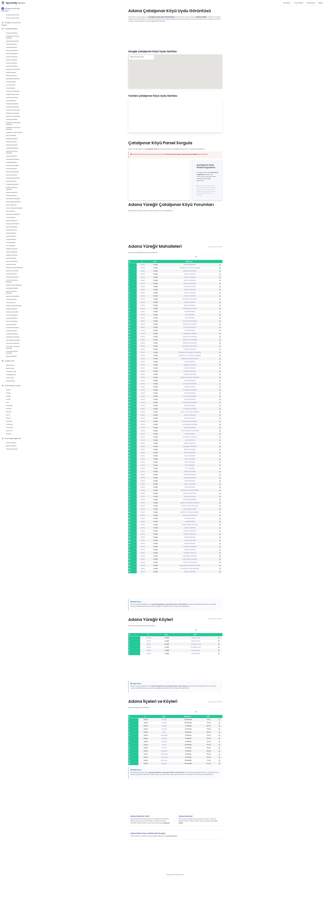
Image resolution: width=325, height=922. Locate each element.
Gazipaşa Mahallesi (12, 148)
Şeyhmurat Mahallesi (12, 296)
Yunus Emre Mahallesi (12, 343)
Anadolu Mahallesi (12, 57)
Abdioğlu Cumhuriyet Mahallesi (12, 37)
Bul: (196, 257)
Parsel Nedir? (299, 3)
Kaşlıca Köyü (10, 378)
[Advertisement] (175, 35)
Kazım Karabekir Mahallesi (14, 208)
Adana (143, 265)
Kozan (8, 415)
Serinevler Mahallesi (12, 271)
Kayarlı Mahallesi (11, 205)
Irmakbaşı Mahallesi (12, 184)
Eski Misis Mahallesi (12, 145)
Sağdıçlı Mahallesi (11, 255)
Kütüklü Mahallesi (11, 230)
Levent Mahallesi (11, 233)
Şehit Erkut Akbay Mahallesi (11, 292)
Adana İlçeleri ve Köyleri (13, 386)
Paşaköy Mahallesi (11, 249)
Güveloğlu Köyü (11, 374)
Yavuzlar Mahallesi (12, 321)
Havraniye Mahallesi (12, 172)
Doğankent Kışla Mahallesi (14, 132)
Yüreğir (8, 393)
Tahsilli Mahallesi (11, 299)
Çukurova (9, 430)
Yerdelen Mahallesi (12, 334)
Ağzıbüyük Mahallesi (12, 41)
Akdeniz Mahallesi (11, 47)
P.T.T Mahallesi (10, 246)
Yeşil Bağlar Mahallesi (12, 337)
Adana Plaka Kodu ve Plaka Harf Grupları (148, 833)
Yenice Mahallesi (11, 324)
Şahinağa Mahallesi (12, 288)
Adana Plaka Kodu (12, 449)
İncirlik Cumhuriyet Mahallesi (11, 188)
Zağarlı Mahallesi (11, 356)
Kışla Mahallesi (10, 211)
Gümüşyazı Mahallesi (12, 159)
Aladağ (8, 396)
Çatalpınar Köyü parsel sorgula (165, 19)
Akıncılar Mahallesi (12, 50)
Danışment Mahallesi (12, 107)
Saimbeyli (9, 421)
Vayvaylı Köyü (10, 381)
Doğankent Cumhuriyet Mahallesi (13, 128)
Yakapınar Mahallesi (12, 312)
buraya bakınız (172, 836)
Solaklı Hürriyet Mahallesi (13, 285)
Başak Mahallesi (11, 72)
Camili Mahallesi (11, 82)
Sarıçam (8, 434)
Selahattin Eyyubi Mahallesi (14, 267)
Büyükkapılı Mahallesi (12, 79)
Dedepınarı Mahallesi (12, 113)
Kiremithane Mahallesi (13, 214)
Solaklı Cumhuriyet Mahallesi (12, 281)
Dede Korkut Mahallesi (13, 110)
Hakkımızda (311, 3)
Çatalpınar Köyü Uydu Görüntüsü (10, 10)
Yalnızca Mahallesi (11, 315)
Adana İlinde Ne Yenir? (140, 816)
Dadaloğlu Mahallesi (12, 104)
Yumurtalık (9, 427)
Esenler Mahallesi (11, 142)
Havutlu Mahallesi (11, 175)
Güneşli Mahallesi (11, 162)
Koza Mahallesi (10, 217)
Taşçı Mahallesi (11, 302)
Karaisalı (9, 409)
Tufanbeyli (9, 424)
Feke (7, 402)
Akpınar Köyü (10, 365)
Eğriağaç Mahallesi (12, 139)
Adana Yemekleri (11, 446)
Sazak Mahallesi (11, 264)
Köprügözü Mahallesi (12, 224)
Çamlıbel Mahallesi (12, 97)
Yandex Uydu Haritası (12, 18)
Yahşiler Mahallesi (11, 309)
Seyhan (8, 390)
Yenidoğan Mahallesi (12, 327)
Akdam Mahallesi (11, 44)
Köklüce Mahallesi (11, 220)
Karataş (8, 412)
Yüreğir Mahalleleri (11, 29)
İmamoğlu (9, 405)
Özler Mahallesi (10, 242)
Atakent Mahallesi (11, 60)
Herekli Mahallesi (11, 181)
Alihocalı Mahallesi (12, 53)
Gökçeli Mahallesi (11, 156)
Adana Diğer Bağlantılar (13, 438)
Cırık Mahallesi (10, 85)
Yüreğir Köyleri (9, 361)
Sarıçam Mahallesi (11, 261)
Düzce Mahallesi (11, 135)
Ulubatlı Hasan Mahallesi (13, 306)
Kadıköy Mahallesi (11, 192)
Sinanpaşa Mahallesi (12, 277)
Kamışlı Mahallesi (11, 195)
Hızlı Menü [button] (286, 3)
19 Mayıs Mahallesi (11, 33)
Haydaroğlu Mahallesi (13, 178)
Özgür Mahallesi (11, 239)
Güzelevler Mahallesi (12, 165)
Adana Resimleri (11, 443)
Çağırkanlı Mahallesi (12, 94)
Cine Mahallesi (10, 88)
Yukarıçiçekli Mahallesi (13, 340)
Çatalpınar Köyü (11, 371)
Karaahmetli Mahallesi (13, 199)
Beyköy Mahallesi (11, 75)
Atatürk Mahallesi (11, 63)
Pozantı (8, 418)
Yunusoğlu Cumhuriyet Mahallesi (13, 347)
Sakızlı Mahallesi (11, 258)
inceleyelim (166, 823)
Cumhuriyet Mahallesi (12, 91)
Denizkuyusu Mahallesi (13, 116)
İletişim (320, 3)
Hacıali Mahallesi (11, 169)
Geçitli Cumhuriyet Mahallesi (11, 152)
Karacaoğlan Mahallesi (13, 202)
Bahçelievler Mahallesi (13, 69)
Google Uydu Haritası (12, 15)
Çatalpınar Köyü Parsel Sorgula (10, 24)
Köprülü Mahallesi (11, 227)
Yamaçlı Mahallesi (11, 318)
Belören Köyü (10, 368)
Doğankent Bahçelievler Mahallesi (13, 123)
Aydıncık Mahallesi (12, 66)
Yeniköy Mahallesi (11, 331)
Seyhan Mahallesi (11, 274)
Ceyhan (8, 399)
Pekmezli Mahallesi (12, 252)
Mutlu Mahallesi (11, 236)
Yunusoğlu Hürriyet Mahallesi (12, 352)
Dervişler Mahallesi (12, 119)
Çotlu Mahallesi (11, 100)
